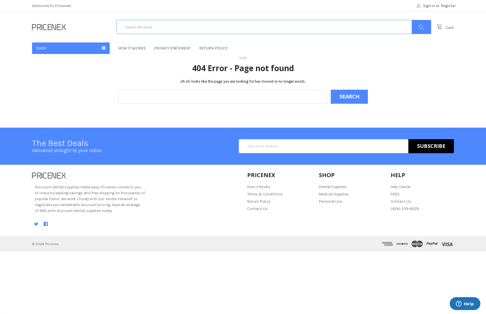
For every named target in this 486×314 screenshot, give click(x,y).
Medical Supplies (334, 194)
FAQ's (395, 194)
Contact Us (257, 208)
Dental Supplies (332, 186)
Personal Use (330, 201)
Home (243, 58)
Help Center (401, 186)
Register (448, 5)
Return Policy (213, 48)
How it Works (132, 48)
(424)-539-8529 (405, 208)
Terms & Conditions (265, 194)
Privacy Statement (172, 48)
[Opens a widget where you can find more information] (464, 304)
